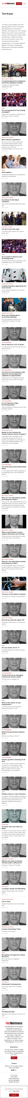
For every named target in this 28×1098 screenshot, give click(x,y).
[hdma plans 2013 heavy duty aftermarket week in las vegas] (14, 456)
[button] (3, 4)
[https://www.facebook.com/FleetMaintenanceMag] (12, 1070)
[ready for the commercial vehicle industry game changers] (14, 422)
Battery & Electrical (7, 899)
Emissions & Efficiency (8, 859)
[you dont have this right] (14, 218)
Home (3, 108)
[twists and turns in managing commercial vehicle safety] (14, 664)
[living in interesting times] (14, 918)
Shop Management (7, 342)
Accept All (14, 1095)
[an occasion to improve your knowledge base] (14, 246)
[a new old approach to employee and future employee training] (14, 70)
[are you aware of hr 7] (14, 637)
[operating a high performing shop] (14, 392)
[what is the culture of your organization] (14, 692)
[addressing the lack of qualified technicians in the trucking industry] (14, 551)
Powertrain (5, 824)
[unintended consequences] (14, 973)
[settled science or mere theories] (14, 783)
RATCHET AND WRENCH (13, 1080)
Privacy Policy (16, 1091)
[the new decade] (14, 1001)
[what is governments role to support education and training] (14, 521)
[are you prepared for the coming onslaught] (14, 99)
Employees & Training (7, 78)
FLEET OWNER (14, 1076)
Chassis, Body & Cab (7, 283)
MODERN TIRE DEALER (14, 1082)
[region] (14, 1092)
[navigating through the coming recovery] (14, 944)
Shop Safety (5, 886)
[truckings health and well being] (14, 878)
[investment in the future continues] (14, 189)
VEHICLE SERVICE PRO (14, 1078)
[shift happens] (14, 161)
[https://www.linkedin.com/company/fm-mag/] (14, 1070)
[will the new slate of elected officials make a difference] (14, 850)
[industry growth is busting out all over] (14, 749)
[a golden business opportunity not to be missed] (14, 275)
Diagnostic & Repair (7, 227)
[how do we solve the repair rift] (14, 609)
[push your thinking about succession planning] (14, 304)
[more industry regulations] (14, 129)
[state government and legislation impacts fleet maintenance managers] (14, 721)
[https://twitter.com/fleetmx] (15, 1070)
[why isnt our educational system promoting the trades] (14, 487)
